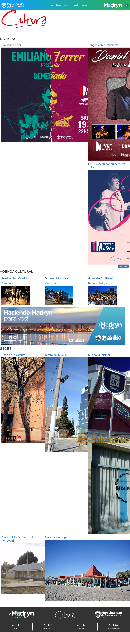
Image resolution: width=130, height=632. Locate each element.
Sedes (58, 5)
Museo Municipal (71, 5)
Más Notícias (123, 266)
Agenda (84, 5)
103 (48, 626)
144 (113, 626)
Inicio (51, 5)
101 (17, 626)
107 (82, 626)
